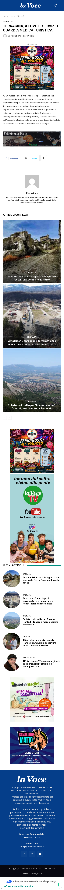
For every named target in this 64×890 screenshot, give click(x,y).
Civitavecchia (29, 658)
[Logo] (30, 5)
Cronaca (31, 273)
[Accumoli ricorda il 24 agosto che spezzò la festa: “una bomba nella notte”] (32, 251)
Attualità (20, 16)
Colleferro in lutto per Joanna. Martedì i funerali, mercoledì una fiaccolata (32, 407)
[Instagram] (32, 854)
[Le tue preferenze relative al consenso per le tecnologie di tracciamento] (59, 885)
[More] (43, 158)
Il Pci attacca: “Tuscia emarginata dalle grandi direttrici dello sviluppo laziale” (41, 664)
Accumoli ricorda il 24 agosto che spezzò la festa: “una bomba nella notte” (32, 278)
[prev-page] (5, 418)
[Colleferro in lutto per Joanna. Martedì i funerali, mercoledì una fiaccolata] (32, 380)
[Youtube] (40, 854)
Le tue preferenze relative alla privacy (34, 881)
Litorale (26, 637)
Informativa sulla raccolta (18, 886)
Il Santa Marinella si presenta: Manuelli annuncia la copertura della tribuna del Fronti (39, 643)
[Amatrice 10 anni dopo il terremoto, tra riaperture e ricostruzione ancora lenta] (32, 316)
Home (5, 16)
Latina (12, 16)
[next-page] (9, 418)
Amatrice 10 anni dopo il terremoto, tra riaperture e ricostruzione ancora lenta (32, 342)
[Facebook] (24, 854)
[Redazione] (5, 36)
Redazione (16, 36)
